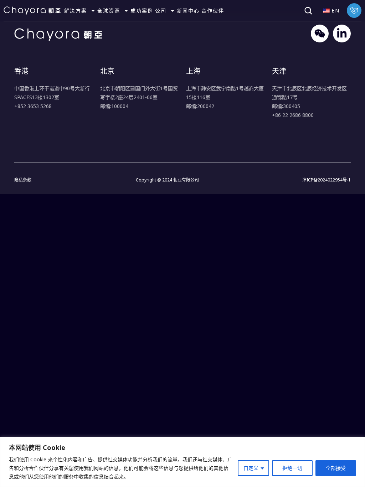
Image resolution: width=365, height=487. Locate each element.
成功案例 (141, 10)
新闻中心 (188, 10)
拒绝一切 (292, 468)
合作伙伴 (212, 10)
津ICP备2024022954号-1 (326, 180)
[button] (308, 11)
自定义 (250, 468)
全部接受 (336, 468)
